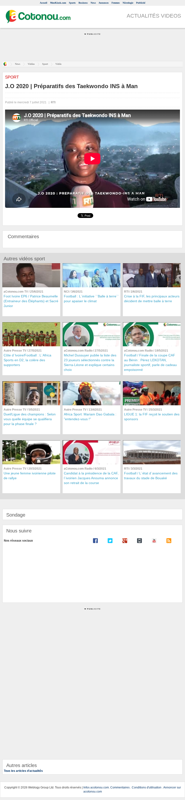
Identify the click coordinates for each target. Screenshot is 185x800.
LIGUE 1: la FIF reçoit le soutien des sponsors (151, 416)
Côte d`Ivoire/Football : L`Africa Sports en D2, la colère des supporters (27, 360)
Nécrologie (128, 2)
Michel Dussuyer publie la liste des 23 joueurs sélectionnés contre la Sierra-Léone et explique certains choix (90, 362)
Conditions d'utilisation (146, 787)
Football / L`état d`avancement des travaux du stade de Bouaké (151, 475)
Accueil (43, 2)
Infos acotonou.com (96, 787)
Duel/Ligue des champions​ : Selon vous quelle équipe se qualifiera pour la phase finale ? (30, 419)
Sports (72, 2)
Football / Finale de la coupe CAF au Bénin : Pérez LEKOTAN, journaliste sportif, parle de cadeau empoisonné (150, 362)
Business (83, 2)
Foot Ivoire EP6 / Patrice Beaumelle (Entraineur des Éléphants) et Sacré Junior (31, 301)
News (93, 2)
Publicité (140, 2)
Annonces (104, 2)
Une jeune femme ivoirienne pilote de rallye (30, 475)
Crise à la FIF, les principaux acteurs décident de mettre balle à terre (151, 298)
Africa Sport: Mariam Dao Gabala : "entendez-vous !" (90, 416)
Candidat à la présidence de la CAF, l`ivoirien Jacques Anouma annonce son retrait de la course (91, 478)
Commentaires (120, 787)
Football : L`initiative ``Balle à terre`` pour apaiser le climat (91, 298)
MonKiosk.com (58, 2)
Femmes (116, 2)
